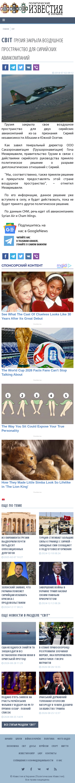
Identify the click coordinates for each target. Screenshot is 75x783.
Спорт (55, 746)
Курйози (43, 746)
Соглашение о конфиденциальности (33, 760)
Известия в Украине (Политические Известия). (39, 776)
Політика (49, 738)
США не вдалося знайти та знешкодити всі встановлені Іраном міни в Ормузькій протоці (18, 653)
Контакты (50, 753)
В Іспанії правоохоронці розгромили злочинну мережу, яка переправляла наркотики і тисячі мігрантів (55, 655)
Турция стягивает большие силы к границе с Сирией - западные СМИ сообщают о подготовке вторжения (56, 543)
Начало (8, 738)
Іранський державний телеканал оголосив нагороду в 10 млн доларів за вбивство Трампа (56, 702)
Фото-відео (63, 738)
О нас (59, 760)
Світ (7, 40)
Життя (64, 746)
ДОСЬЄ (32, 746)
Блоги (19, 738)
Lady (40, 753)
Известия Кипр (27, 753)
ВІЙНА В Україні (33, 738)
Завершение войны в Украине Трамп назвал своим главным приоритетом (53, 593)
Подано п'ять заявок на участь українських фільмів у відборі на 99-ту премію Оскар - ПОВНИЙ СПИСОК (18, 704)
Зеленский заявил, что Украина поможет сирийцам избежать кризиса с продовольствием (16, 594)
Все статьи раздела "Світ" (20, 724)
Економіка (13, 746)
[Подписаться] (26, 228)
